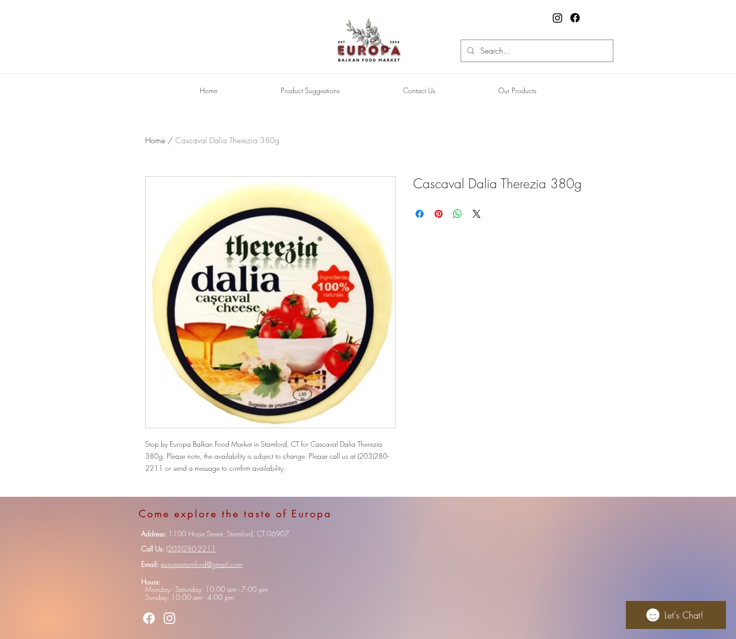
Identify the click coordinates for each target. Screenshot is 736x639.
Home (155, 140)
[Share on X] (477, 214)
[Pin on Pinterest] (439, 214)
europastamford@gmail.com (201, 564)
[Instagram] (557, 18)
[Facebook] (575, 18)
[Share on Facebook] (420, 214)
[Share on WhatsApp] (458, 214)
